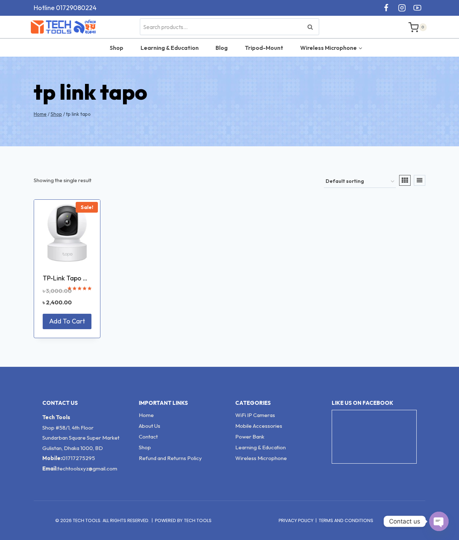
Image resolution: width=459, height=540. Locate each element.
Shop (116, 47)
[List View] (419, 180)
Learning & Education (170, 47)
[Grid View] (405, 180)
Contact (148, 436)
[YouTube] (417, 8)
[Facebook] (386, 8)
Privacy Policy (296, 520)
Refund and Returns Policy (170, 458)
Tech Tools (198, 520)
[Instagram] (402, 8)
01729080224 (76, 8)
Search (312, 27)
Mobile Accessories (258, 425)
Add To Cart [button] (67, 321)
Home (146, 415)
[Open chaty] (439, 521)
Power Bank (249, 436)
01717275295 (78, 458)
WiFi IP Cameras (255, 415)
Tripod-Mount (264, 47)
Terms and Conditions (346, 520)
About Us (149, 425)
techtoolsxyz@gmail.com (87, 468)
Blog (222, 47)
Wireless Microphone (261, 458)
